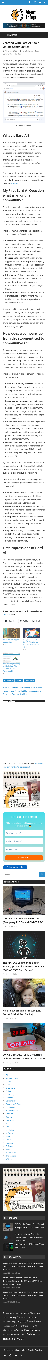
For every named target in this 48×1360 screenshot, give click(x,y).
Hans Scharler (27, 51)
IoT (7, 1123)
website (14, 183)
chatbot (19, 680)
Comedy (9, 1097)
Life (7, 1126)
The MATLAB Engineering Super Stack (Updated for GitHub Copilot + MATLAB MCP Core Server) (23, 966)
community (29, 680)
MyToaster (10, 1133)
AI (38, 51)
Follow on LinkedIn (15, 867)
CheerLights (11, 1088)
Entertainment (12, 1110)
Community (7, 54)
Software (9, 1146)
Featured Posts (11, 882)
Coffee (8, 1091)
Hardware (10, 1120)
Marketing (10, 1130)
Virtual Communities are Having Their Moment (23, 687)
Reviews (9, 1143)
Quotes (9, 1139)
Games (9, 1117)
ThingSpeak (11, 1156)
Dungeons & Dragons (15, 1104)
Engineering (11, 1107)
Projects (9, 1136)
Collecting (10, 1094)
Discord (6, 614)
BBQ (8, 1085)
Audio (8, 1081)
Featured (9, 1114)
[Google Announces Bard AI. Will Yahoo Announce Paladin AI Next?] (31, 633)
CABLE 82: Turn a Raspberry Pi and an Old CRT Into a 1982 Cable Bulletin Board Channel (23, 1266)
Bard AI (10, 680)
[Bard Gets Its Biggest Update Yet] (11, 633)
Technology (17, 54)
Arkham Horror (12, 1078)
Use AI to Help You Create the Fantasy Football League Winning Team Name (29, 1237)
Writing (9, 1159)
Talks (8, 1149)
